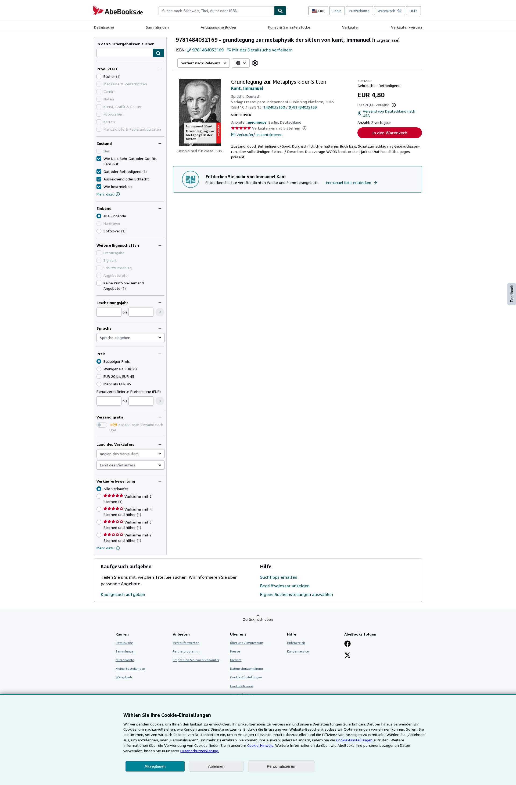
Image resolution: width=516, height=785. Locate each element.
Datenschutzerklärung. (199, 750)
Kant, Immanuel (247, 88)
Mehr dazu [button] (105, 548)
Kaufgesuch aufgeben (123, 594)
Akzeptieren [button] (155, 766)
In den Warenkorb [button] (389, 132)
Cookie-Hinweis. (260, 745)
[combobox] (216, 10)
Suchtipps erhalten (278, 577)
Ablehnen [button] (216, 766)
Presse (235, 651)
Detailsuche (104, 27)
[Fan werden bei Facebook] (347, 644)
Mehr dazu (105, 194)
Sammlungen (157, 27)
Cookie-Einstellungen (354, 740)
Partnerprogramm (186, 651)
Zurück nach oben (258, 619)
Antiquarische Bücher (218, 27)
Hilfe (413, 11)
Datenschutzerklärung (246, 669)
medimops (257, 122)
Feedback (512, 293)
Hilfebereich (296, 643)
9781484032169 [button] (208, 50)
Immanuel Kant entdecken (348, 182)
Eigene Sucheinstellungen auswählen (296, 594)
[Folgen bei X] (347, 656)
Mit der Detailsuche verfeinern (262, 50)
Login (337, 11)
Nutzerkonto (359, 11)
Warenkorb (124, 677)
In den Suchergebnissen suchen (125, 43)
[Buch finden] (280, 10)
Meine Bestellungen (130, 669)
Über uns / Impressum (246, 643)
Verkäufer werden (406, 27)
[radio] (98, 231)
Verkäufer (350, 27)
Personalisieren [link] (281, 766)
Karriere (236, 660)
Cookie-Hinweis (241, 686)
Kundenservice (298, 651)
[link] (255, 63)
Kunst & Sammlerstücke (289, 27)
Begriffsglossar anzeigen (285, 585)
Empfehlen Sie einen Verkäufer (196, 660)
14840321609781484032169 (290, 107)
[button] (158, 53)
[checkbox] (98, 76)
